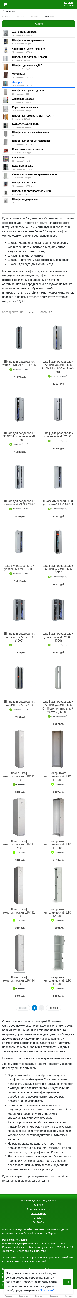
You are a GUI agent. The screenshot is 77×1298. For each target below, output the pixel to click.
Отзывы (38, 1217)
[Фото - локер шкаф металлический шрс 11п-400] (58, 817)
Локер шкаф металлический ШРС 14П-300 (58, 981)
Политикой (47, 1290)
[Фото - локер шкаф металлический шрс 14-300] (19, 953)
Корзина (68, 2)
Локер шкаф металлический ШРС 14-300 (19, 981)
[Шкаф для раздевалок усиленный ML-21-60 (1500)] (19, 609)
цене (31, 312)
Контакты (38, 1222)
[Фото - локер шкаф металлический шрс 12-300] (19, 885)
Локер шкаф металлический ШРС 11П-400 (58, 844)
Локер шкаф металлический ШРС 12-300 (19, 912)
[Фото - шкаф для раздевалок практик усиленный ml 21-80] (19, 409)
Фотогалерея (38, 1213)
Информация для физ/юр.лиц (38, 1200)
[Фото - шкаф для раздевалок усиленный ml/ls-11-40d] (19, 337)
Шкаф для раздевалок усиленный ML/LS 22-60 (19, 502)
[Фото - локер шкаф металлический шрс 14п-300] (58, 953)
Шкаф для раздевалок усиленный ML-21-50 (58, 434)
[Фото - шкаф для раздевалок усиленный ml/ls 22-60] (19, 477)
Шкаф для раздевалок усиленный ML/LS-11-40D (19, 363)
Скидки (38, 1204)
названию (45, 312)
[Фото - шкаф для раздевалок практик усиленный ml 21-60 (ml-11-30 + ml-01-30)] (58, 337)
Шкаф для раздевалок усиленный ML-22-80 (19, 703)
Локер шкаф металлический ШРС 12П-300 (58, 912)
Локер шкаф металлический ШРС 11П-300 (58, 776)
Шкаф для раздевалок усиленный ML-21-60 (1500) (19, 637)
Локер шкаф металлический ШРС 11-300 (19, 776)
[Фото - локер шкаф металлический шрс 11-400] (19, 817)
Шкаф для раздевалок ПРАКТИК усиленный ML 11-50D (57, 569)
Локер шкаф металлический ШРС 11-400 (19, 844)
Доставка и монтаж (38, 1209)
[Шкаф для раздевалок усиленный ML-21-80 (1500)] (58, 609)
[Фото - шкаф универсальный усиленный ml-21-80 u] (19, 541)
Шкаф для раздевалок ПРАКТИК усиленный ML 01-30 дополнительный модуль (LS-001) (57, 707)
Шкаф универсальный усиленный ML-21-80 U (19, 567)
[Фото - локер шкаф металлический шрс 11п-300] (58, 749)
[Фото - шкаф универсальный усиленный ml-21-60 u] (58, 477)
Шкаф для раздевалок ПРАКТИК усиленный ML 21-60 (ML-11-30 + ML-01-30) (57, 367)
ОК (67, 1282)
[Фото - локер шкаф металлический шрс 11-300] (19, 749)
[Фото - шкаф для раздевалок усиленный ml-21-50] (58, 409)
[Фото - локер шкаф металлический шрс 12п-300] (58, 885)
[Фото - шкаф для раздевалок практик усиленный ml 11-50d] (58, 541)
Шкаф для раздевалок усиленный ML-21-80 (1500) (58, 637)
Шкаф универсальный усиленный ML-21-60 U (58, 502)
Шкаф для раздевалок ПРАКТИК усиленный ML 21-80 (19, 436)
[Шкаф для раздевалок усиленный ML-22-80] (19, 677)
